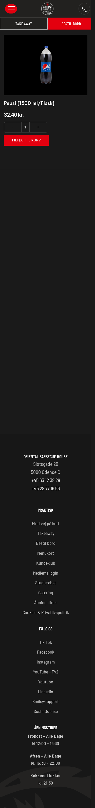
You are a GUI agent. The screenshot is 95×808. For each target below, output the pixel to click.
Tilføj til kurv (26, 140)
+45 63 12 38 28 (45, 480)
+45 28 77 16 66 (46, 488)
